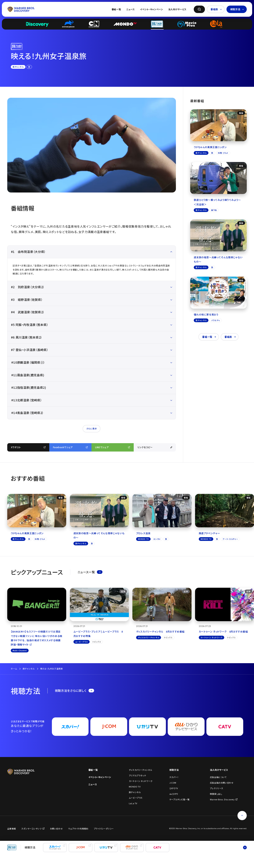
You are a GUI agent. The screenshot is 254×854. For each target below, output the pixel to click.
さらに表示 (91, 428)
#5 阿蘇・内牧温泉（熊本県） (29, 325)
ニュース (130, 9)
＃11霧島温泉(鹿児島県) (27, 375)
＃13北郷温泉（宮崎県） (26, 400)
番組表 (214, 9)
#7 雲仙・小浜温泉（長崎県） (29, 350)
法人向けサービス (177, 9)
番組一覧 (116, 9)
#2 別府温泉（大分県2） (27, 287)
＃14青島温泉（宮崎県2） (27, 413)
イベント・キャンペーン (151, 9)
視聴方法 (235, 9)
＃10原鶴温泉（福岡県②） (28, 362)
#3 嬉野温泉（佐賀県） (27, 299)
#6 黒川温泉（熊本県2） (26, 337)
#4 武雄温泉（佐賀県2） (27, 312)
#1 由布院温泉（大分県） (28, 252)
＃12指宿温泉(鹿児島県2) (28, 387)
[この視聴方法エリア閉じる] (245, 847)
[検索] (199, 9)
